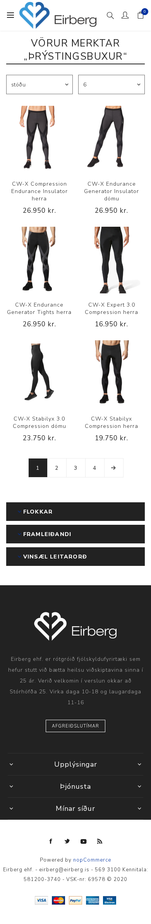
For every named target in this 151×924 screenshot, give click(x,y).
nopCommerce (92, 860)
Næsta (114, 468)
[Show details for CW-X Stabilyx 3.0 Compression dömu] (39, 373)
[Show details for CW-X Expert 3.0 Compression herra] (111, 260)
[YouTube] (83, 841)
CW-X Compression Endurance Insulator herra (39, 191)
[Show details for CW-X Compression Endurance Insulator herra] (39, 139)
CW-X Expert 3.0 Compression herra (111, 308)
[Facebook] (51, 841)
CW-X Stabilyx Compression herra (111, 422)
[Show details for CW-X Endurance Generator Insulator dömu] (111, 139)
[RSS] (100, 841)
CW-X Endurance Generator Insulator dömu (111, 191)
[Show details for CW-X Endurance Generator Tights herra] (39, 260)
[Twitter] (67, 841)
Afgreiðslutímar (75, 726)
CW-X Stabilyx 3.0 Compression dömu (39, 422)
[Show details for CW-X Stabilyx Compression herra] (111, 373)
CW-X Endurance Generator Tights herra (39, 308)
